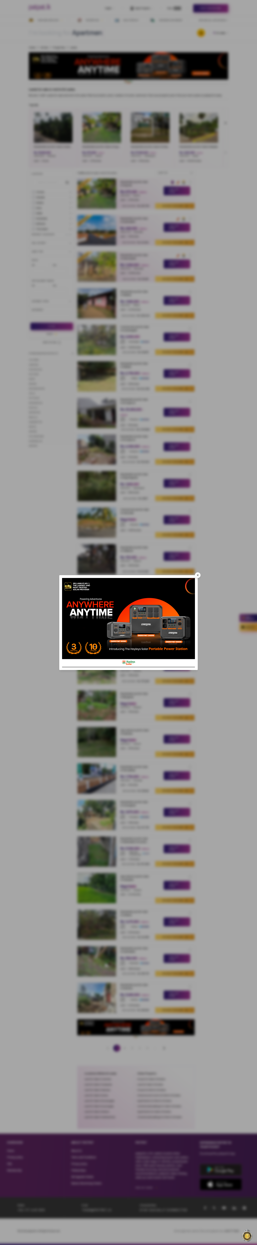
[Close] (198, 575)
